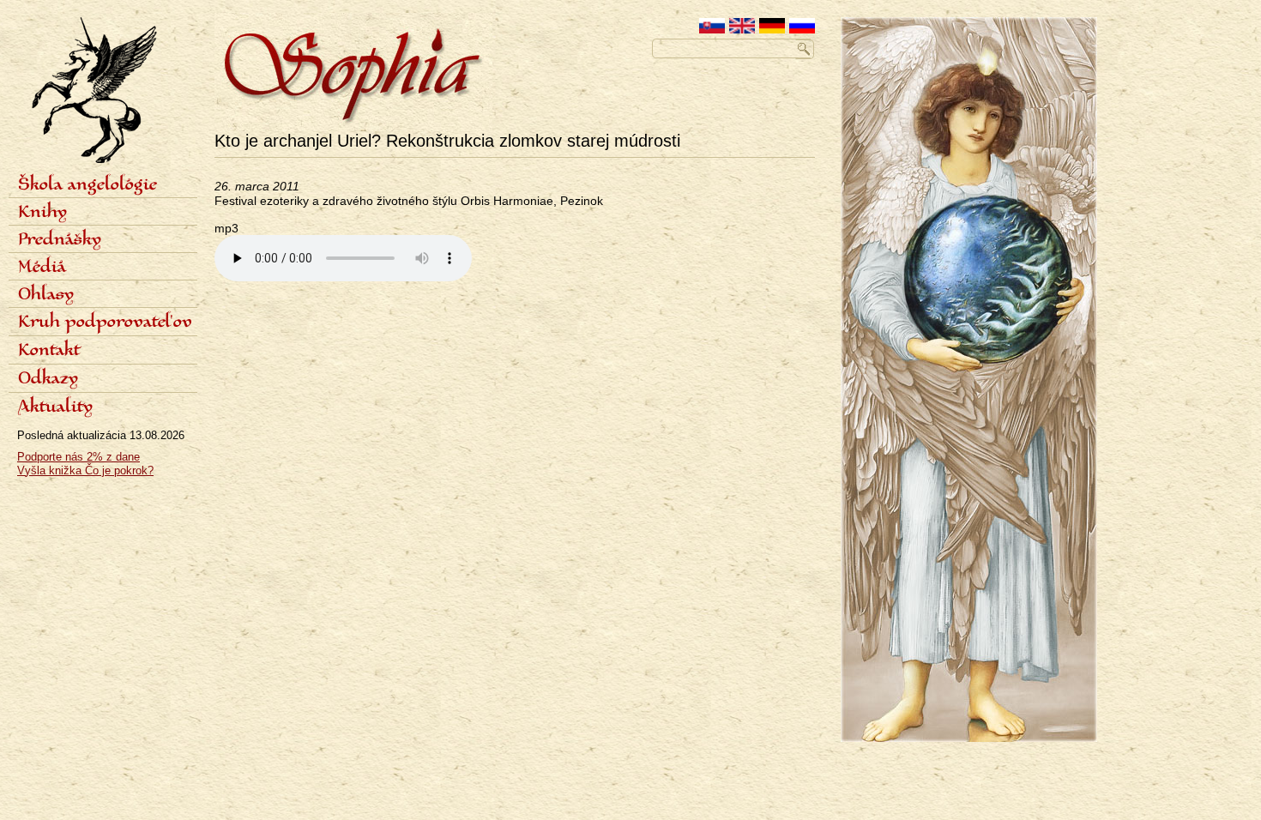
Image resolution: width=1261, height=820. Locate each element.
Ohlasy (46, 295)
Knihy (42, 213)
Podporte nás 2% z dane (78, 456)
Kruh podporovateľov (105, 323)
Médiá (42, 268)
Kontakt (49, 351)
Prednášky (59, 240)
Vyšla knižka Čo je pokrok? (85, 470)
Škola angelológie (87, 185)
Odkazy (48, 379)
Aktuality (55, 407)
